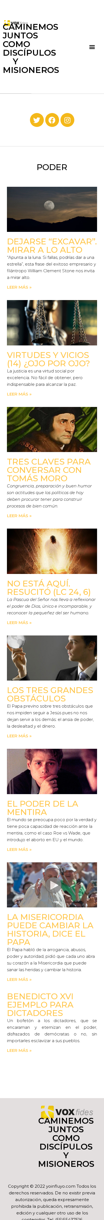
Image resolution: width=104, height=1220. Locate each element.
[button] (92, 46)
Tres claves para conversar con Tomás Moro (49, 469)
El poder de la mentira (42, 808)
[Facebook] (52, 120)
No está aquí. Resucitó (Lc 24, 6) (49, 587)
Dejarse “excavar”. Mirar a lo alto (52, 245)
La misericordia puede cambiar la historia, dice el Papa (50, 929)
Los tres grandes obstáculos (50, 694)
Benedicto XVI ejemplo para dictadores (40, 1004)
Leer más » (19, 287)
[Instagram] (67, 120)
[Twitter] (37, 120)
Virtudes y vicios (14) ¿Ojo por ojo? (48, 359)
